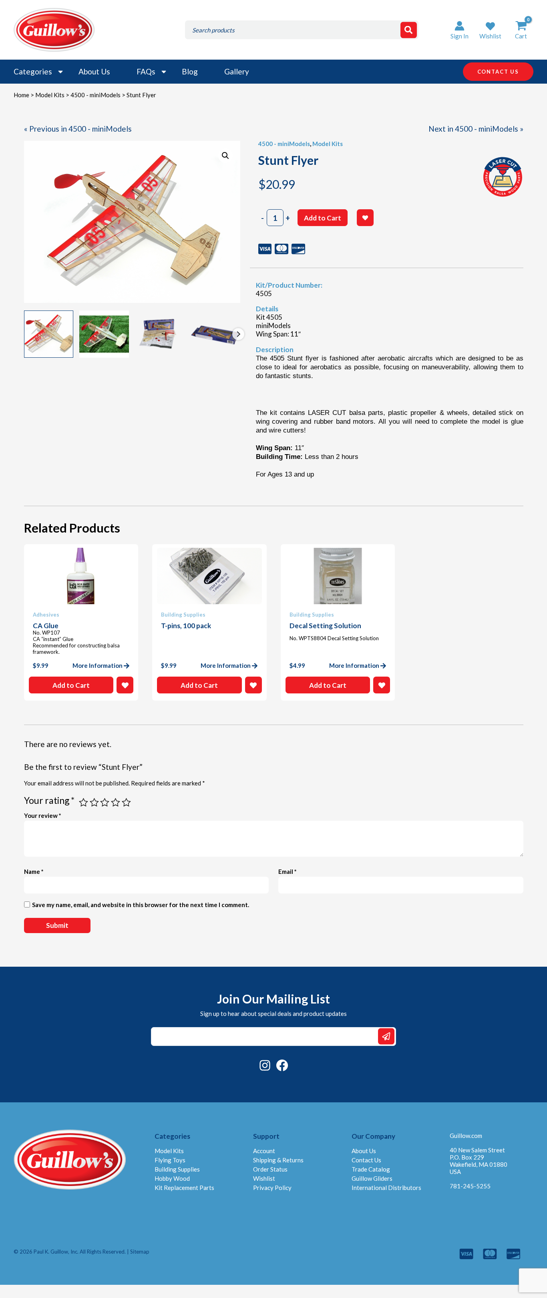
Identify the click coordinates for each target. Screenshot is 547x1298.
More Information (97, 665)
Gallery (236, 71)
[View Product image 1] (49, 334)
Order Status (270, 1169)
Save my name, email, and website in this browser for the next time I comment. (140, 904)
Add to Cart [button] (71, 685)
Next (238, 334)
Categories (33, 71)
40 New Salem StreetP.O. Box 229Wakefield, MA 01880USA (478, 1160)
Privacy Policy (272, 1187)
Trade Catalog (371, 1169)
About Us (94, 71)
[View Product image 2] (104, 334)
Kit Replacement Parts (184, 1187)
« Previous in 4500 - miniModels (78, 128)
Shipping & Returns (278, 1160)
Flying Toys (170, 1160)
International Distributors (386, 1187)
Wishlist (264, 1178)
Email (287, 871)
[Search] (408, 30)
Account (264, 1150)
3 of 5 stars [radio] (104, 802)
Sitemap (139, 1251)
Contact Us (366, 1160)
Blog (190, 71)
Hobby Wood (172, 1178)
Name (34, 871)
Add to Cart (322, 218)
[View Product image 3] (160, 334)
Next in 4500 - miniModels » (475, 128)
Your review (42, 815)
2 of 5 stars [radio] (94, 802)
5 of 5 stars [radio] (126, 802)
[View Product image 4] (215, 334)
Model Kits (49, 94)
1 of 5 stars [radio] (83, 802)
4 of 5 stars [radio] (115, 802)
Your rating (49, 800)
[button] (490, 30)
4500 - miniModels (95, 94)
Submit (386, 1036)
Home (21, 94)
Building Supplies (177, 1169)
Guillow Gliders (372, 1178)
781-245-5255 (470, 1186)
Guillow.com (466, 1135)
